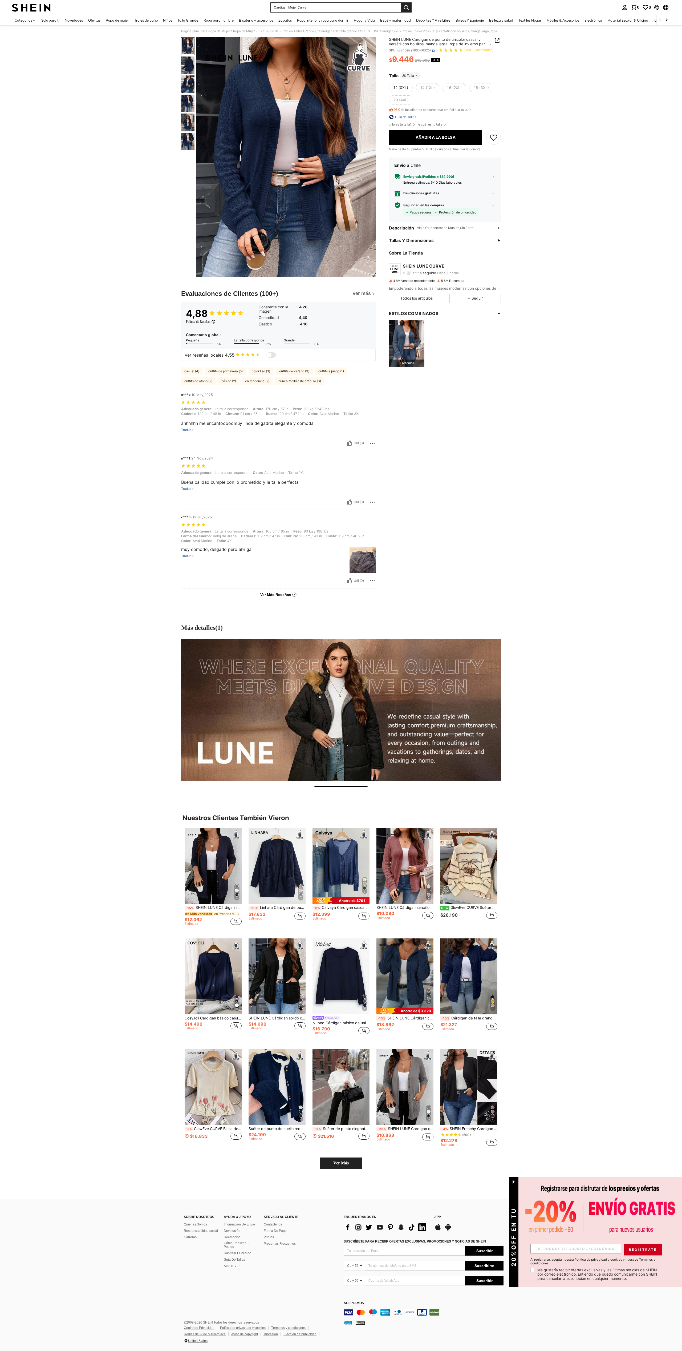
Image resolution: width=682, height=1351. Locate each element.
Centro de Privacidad (199, 1328)
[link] (635, 7)
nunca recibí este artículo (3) (299, 381)
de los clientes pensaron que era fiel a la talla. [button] (431, 110)
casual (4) (191, 371)
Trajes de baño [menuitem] (146, 20)
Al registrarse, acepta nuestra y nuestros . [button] (592, 1261)
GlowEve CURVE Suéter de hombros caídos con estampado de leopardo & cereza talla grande (469, 907)
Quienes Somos (195, 1224)
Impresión (270, 1334)
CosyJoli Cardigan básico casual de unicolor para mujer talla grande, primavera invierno (213, 1018)
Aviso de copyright (244, 1334)
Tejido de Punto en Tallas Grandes (290, 31)
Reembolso (232, 1237)
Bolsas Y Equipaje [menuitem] (470, 20)
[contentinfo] (424, 1312)
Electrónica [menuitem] (593, 20)
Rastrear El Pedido (237, 1253)
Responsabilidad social (201, 1231)
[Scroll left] (660, 20)
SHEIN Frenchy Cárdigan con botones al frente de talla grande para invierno (469, 1129)
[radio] (401, 87)
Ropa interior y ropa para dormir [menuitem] (322, 20)
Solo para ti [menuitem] (50, 20)
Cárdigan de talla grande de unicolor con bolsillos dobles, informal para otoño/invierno (469, 1018)
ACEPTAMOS (354, 1303)
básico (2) (228, 381)
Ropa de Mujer (219, 31)
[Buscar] (406, 7)
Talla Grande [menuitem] (187, 20)
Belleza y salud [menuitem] (501, 20)
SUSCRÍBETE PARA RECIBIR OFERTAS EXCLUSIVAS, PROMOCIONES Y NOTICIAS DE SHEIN (415, 1241)
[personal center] (625, 7)
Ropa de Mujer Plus (247, 31)
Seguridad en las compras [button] (423, 205)
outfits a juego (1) (331, 371)
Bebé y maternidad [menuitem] (395, 20)
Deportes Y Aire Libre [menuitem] (433, 20)
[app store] (438, 1230)
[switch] (271, 355)
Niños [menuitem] (167, 20)
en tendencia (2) (257, 381)
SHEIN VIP (231, 1266)
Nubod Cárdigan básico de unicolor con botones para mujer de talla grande (341, 1023)
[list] (386, 1227)
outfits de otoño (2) (198, 381)
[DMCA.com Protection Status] (360, 1323)
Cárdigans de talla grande (338, 31)
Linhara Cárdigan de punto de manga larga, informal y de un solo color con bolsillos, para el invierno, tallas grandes (278, 907)
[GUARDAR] (493, 137)
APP (437, 1217)
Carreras (190, 1237)
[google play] (448, 1230)
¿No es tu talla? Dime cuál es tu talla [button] (416, 124)
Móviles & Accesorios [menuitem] (563, 20)
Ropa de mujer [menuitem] (117, 20)
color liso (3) (261, 371)
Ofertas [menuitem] (94, 20)
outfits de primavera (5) (225, 371)
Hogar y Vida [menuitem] (364, 20)
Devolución (232, 1231)
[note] (341, 900)
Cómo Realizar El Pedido (236, 1245)
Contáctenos (273, 1224)
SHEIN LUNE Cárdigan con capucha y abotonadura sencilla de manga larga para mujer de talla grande (405, 1018)
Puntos (269, 1237)
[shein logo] (31, 7)
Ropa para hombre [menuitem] (219, 20)
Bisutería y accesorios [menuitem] (256, 20)
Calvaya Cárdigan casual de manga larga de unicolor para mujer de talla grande (342, 907)
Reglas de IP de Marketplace (205, 1334)
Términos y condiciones (288, 1328)
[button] (656, 7)
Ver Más (341, 1163)
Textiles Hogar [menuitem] (529, 20)
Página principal (193, 31)
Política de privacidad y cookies (243, 1328)
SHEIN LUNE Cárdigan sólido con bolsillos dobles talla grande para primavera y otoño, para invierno (277, 1018)
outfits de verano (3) (294, 371)
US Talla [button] (407, 76)
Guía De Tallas (234, 1259)
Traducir (187, 430)
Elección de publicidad (299, 1334)
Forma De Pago (275, 1231)
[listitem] (406, 343)
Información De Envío (239, 1224)
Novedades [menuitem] (74, 20)
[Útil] (349, 443)
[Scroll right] (666, 20)
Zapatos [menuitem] (285, 20)
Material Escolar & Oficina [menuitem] (627, 20)
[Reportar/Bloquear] (372, 443)
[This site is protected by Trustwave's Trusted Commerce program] (348, 1323)
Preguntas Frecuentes (280, 1243)
